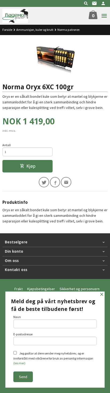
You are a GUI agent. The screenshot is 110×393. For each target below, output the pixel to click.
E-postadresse (23, 334)
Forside (7, 30)
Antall (6, 145)
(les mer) (19, 363)
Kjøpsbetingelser (41, 288)
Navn (17, 317)
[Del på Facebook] (55, 182)
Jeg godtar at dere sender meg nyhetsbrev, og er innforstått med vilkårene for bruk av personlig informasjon (53, 358)
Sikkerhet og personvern (80, 288)
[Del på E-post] (66, 182)
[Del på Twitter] (44, 182)
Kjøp (31, 166)
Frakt (18, 288)
